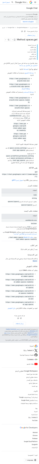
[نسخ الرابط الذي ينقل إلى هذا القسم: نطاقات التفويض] (24, 266)
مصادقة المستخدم (28, 92)
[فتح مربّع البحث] (12, 2)
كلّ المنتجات (34, 447)
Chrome (35, 435)
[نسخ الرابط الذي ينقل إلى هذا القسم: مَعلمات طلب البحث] (22, 211)
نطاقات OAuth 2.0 (28, 237)
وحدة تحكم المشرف (32, 394)
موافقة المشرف (26, 89)
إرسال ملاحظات (31, 35)
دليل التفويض (11, 308)
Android (35, 432)
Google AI (34, 444)
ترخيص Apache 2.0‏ (32, 333)
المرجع (3, 27)
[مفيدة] (24, 31)
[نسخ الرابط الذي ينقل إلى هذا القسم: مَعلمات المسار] (26, 186)
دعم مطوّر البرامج (33, 383)
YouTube (34, 420)
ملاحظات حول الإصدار (32, 380)
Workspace (25, 2)
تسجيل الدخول (6, 2)
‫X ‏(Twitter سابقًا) (32, 417)
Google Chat (31, 8)
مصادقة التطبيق (29, 73)
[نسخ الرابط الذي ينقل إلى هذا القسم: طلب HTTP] (27, 168)
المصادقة (25, 69)
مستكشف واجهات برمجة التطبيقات (29, 403)
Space (35, 261)
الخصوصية (30, 455)
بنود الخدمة (34, 386)
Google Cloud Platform (30, 441)
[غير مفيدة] (22, 31)
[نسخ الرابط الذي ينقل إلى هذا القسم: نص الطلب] (28, 245)
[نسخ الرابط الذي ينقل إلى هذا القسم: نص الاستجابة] (26, 255)
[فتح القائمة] (35, 2)
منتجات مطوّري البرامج (31, 377)
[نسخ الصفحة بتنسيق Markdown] (8, 39)
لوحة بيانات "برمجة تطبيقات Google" (28, 397)
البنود (36, 455)
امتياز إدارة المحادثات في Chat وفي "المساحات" (25, 234)
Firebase (34, 438)
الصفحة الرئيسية (33, 27)
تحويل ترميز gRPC (17, 180)
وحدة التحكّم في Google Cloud (29, 400)
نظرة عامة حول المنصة (32, 374)
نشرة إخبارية (34, 414)
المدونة (35, 411)
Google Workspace (22, 27)
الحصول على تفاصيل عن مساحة (28, 65)
